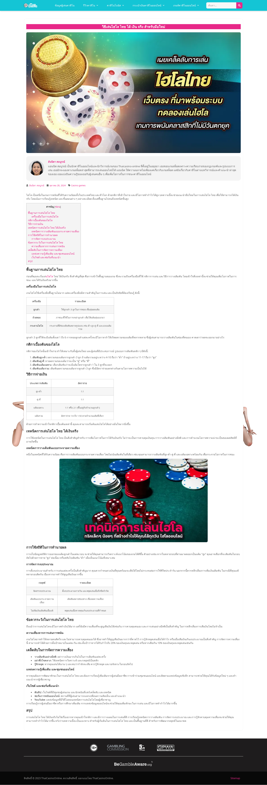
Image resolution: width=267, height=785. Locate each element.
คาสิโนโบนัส (114, 5)
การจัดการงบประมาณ (44, 238)
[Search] (239, 5)
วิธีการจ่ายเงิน (35, 224)
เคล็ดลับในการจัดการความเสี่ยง (45, 250)
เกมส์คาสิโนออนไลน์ (184, 5)
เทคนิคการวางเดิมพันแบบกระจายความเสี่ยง (55, 231)
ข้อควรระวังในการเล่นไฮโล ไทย (45, 242)
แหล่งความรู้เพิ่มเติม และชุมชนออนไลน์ (53, 253)
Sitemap (235, 778)
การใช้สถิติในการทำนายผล (43, 235)
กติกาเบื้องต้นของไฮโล (40, 220)
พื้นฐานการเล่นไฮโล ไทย (41, 213)
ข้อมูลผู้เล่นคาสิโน (64, 5)
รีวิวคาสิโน (89, 5)
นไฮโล (49, 276)
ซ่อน (57, 206)
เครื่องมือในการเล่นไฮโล (45, 216)
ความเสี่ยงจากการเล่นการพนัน (48, 246)
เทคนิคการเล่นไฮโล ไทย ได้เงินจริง (47, 227)
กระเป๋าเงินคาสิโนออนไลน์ (147, 5)
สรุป (30, 261)
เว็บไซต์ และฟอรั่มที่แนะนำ (46, 257)
